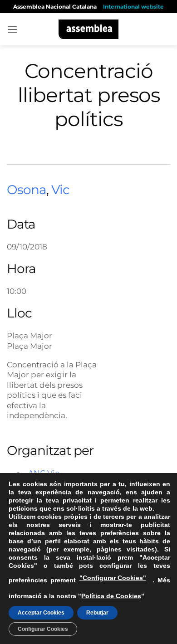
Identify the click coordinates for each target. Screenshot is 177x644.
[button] (12, 29)
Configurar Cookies (43, 629)
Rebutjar (97, 613)
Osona (26, 189)
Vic (60, 189)
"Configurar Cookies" (112, 577)
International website (133, 6)
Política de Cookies (111, 596)
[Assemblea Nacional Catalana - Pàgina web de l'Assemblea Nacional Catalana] (88, 29)
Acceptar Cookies (41, 613)
